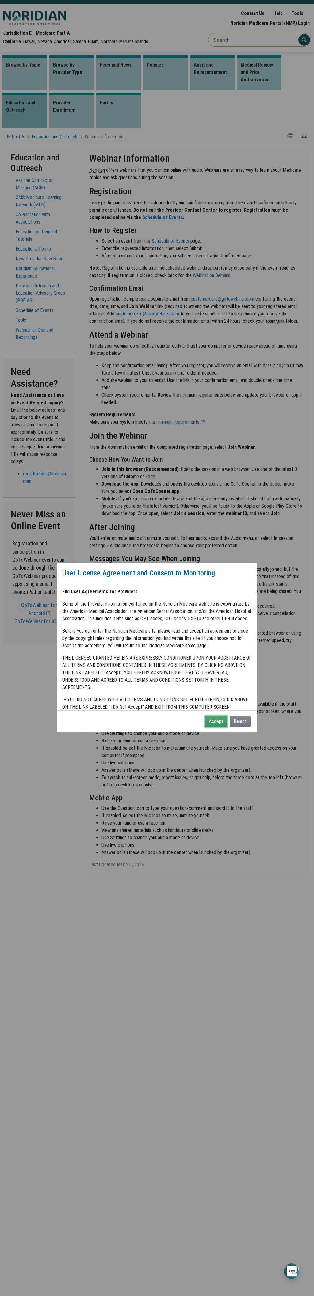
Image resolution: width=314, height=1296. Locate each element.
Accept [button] (216, 721)
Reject (240, 721)
